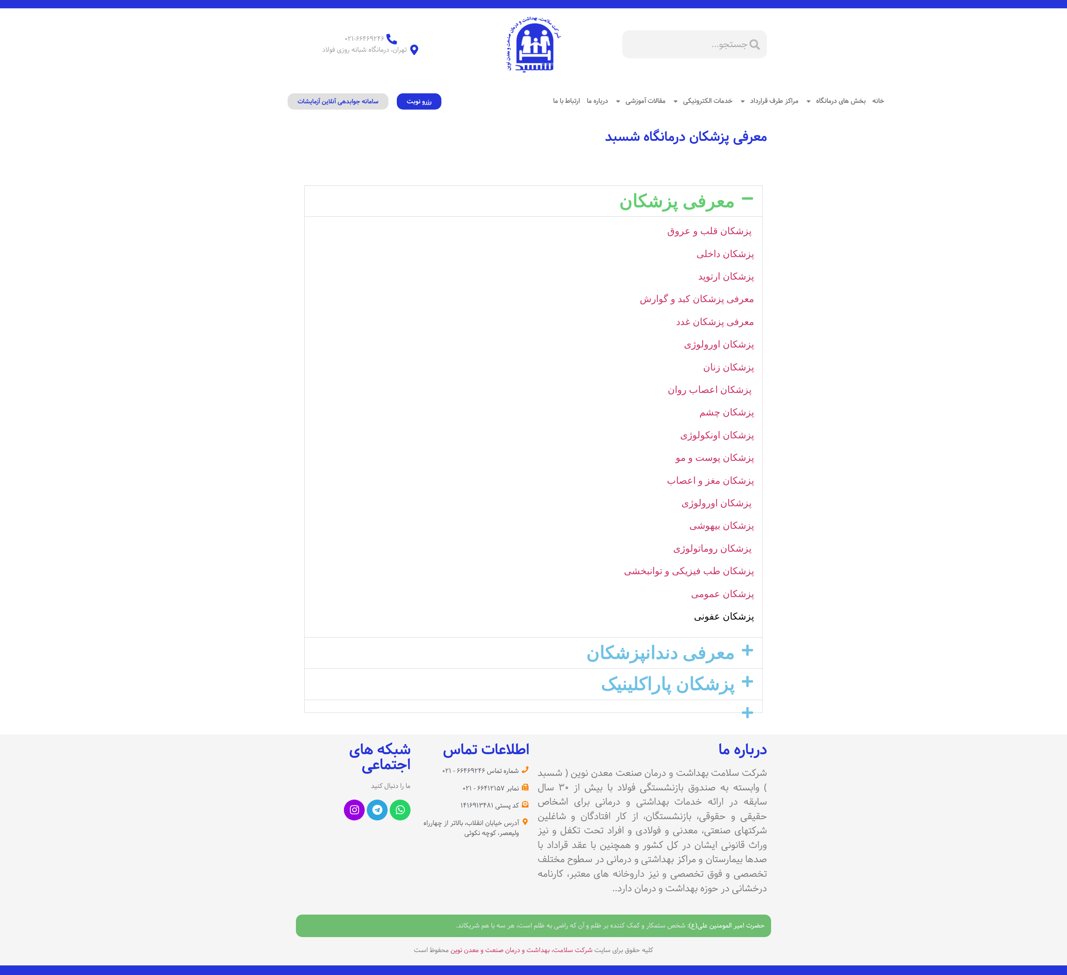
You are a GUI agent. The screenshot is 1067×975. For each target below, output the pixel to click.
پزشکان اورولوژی (719, 344)
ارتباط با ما (566, 101)
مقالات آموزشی (646, 101)
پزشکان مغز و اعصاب (710, 480)
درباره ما (597, 101)
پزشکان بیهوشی (721, 525)
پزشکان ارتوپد (726, 276)
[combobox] (694, 44)
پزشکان (738, 594)
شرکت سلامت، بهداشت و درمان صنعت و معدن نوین (522, 950)
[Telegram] (377, 810)
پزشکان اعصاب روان (711, 389)
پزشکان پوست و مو (715, 457)
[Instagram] (354, 810)
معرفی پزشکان (677, 200)
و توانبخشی (648, 571)
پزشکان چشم (726, 412)
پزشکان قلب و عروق (710, 231)
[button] (533, 201)
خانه (878, 101)
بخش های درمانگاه (841, 101)
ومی (700, 594)
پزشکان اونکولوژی (717, 435)
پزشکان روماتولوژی (713, 548)
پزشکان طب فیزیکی (713, 571)
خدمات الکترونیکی (708, 101)
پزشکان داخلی (725, 254)
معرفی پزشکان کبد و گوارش (697, 299)
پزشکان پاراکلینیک (668, 683)
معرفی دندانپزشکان (660, 652)
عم (716, 594)
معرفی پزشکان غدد (715, 322)
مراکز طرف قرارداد (774, 101)
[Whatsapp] (400, 810)
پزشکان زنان (728, 367)
